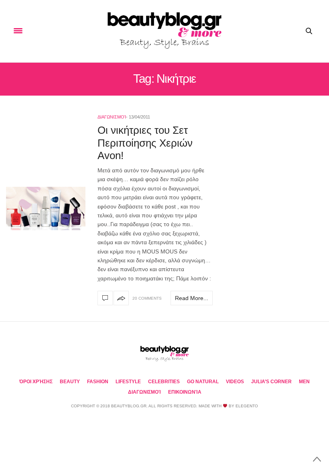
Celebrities (164, 381)
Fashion (97, 381)
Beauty (70, 381)
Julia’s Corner (271, 381)
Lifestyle (128, 381)
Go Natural (203, 381)
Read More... (191, 298)
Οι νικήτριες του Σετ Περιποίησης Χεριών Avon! (145, 142)
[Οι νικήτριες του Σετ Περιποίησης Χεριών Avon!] (45, 208)
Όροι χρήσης (36, 381)
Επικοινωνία (184, 392)
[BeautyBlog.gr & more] (164, 31)
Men (304, 381)
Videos (235, 381)
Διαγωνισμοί (111, 116)
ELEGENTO (247, 406)
